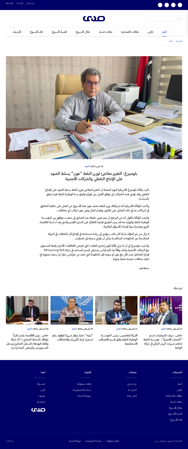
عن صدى (30, 3)
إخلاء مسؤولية (84, 384)
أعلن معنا (9, 3)
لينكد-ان (40, 402)
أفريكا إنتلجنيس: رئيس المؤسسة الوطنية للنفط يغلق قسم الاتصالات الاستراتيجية (117, 339)
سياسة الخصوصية (82, 390)
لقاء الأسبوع (36, 32)
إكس (42, 390)
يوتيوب (41, 396)
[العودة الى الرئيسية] (94, 18)
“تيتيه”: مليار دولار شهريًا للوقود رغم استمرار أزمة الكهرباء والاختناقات (72, 337)
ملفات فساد (105, 32)
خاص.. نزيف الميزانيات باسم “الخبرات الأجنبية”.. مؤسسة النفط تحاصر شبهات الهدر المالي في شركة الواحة (162, 341)
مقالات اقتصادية (130, 32)
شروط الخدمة (84, 396)
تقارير (150, 32)
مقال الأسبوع (83, 32)
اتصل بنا (20, 3)
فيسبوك (41, 384)
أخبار (164, 32)
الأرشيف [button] (16, 32)
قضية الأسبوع (59, 32)
